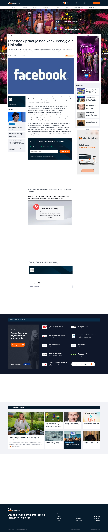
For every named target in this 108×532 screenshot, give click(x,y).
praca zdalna (40, 262)
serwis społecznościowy (51, 262)
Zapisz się (63, 151)
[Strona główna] (14, 3)
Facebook (32, 262)
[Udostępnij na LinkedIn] (24, 55)
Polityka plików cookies (95, 529)
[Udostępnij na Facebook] (23, 55)
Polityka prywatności (75, 529)
